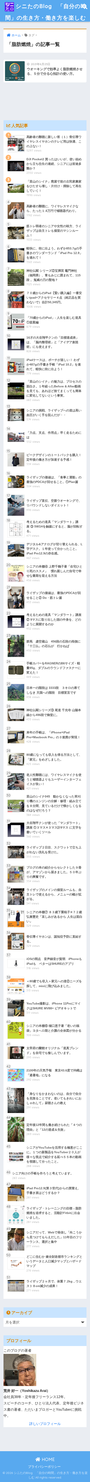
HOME (47, 1459)
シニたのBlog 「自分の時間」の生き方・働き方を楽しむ (45, 12)
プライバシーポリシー (44, 1466)
